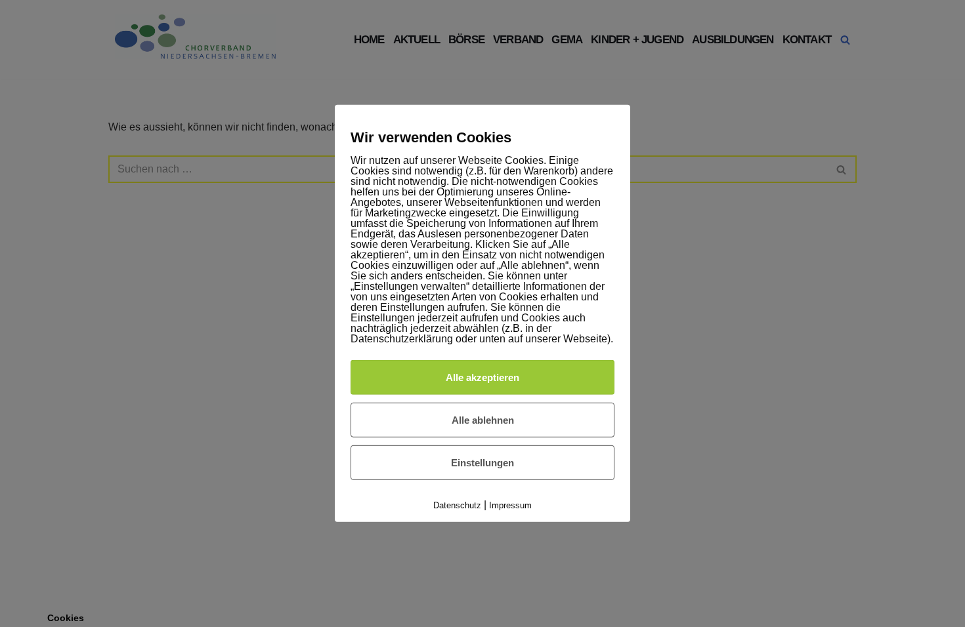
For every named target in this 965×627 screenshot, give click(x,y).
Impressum (510, 505)
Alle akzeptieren (482, 376)
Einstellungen (482, 462)
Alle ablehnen (483, 420)
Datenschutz (457, 505)
